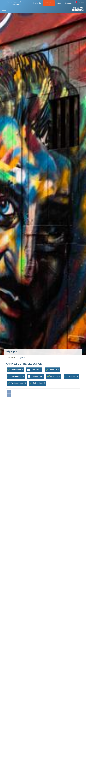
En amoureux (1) (17, 377)
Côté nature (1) (37, 377)
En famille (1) (54, 370)
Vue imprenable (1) (18, 383)
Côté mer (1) (73, 377)
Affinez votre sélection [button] (24, 364)
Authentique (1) (39, 383)
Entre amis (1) (36, 370)
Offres (59, 3)
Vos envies (11, 358)
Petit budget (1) (17, 370)
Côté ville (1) (55, 377)
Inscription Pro (49, 3)
